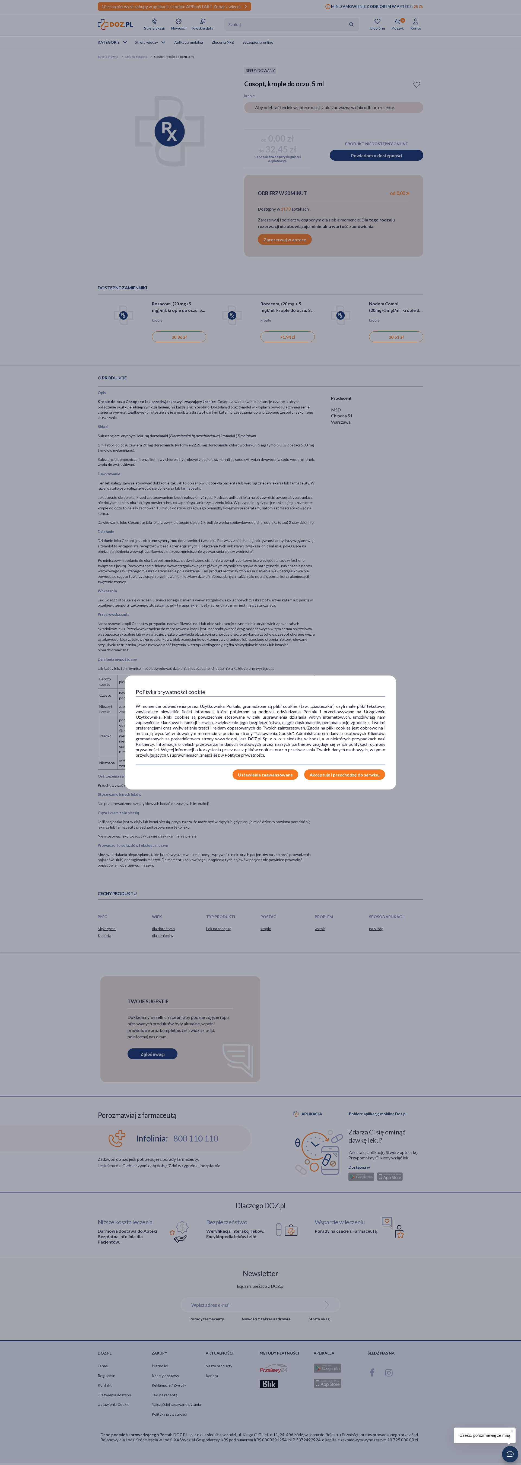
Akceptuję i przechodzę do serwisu (345, 774)
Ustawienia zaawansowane (265, 774)
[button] (510, 1454)
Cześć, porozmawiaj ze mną (484, 1435)
